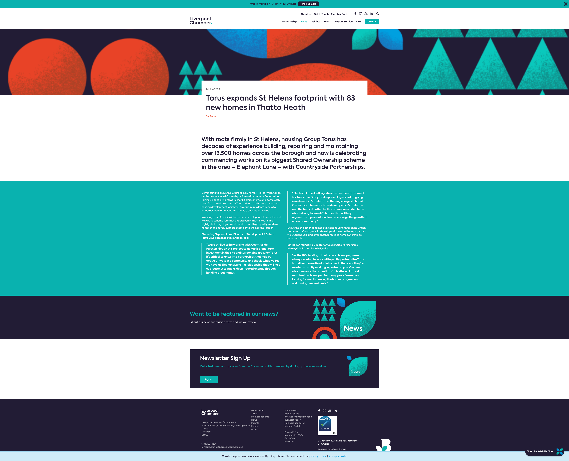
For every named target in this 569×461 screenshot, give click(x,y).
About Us (306, 14)
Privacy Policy (291, 432)
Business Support (292, 420)
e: (222, 447)
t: (209, 443)
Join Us (372, 21)
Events (328, 21)
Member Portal (340, 14)
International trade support (298, 416)
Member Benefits (260, 416)
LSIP (358, 21)
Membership (289, 21)
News (304, 21)
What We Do (290, 410)
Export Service (344, 21)
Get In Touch (321, 14)
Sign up (208, 379)
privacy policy (317, 456)
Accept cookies (338, 456)
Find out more (308, 3)
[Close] (566, 4)
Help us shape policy (294, 423)
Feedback (289, 441)
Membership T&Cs (293, 435)
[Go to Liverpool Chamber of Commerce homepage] (201, 20)
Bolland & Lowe (338, 449)
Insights (315, 21)
